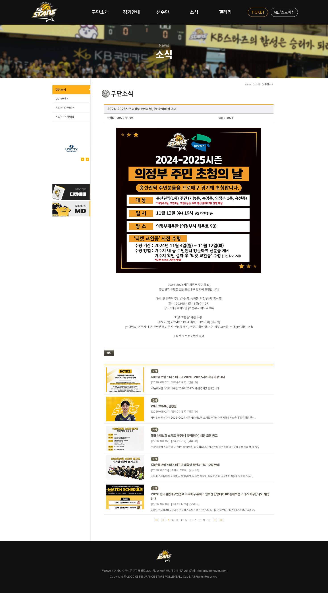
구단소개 (100, 12)
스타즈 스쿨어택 (65, 117)
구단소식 (60, 89)
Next (82, 159)
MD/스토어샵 (284, 12)
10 (209, 520)
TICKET (258, 12)
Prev (87, 159)
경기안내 (131, 12)
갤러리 (225, 12)
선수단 (162, 12)
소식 (194, 12)
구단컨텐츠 (62, 99)
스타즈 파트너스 (65, 108)
